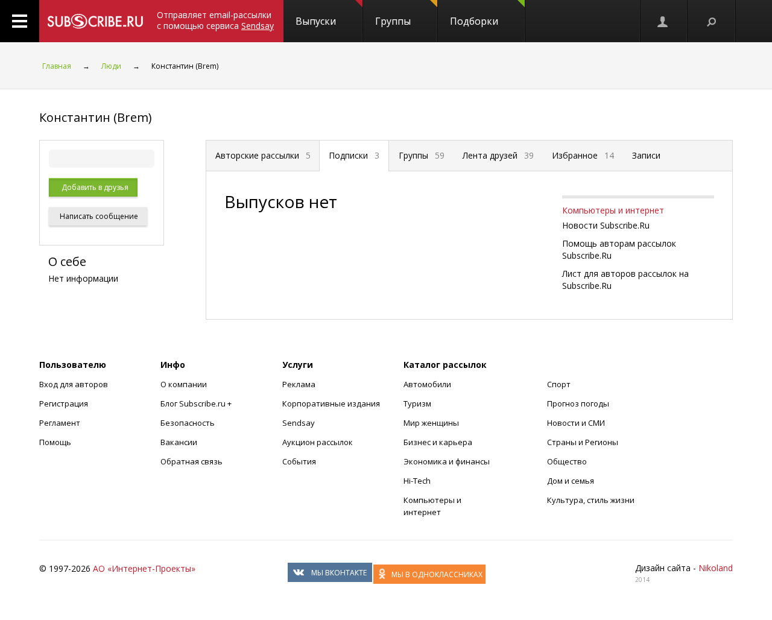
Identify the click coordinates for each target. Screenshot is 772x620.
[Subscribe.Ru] (95, 21)
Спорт (559, 384)
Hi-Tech (417, 480)
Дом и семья (570, 480)
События (299, 461)
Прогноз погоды (578, 403)
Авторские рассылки (263, 155)
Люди (111, 66)
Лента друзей (498, 155)
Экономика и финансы (446, 461)
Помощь (55, 442)
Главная (56, 66)
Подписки (354, 155)
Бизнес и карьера (437, 442)
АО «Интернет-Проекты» (144, 568)
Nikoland (715, 568)
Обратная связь (191, 461)
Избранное (583, 155)
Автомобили (427, 384)
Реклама (298, 384)
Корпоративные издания (331, 403)
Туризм (417, 403)
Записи (646, 155)
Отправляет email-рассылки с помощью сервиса (215, 20)
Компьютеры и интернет (613, 210)
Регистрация (63, 403)
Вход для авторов (73, 384)
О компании (183, 384)
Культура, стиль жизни (590, 500)
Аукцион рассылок (317, 442)
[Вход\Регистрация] (663, 21)
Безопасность (187, 422)
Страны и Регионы (582, 442)
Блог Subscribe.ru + (196, 403)
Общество (567, 461)
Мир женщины (431, 422)
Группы (393, 21)
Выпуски (316, 21)
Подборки (474, 21)
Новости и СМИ (576, 422)
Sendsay (298, 422)
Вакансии (178, 442)
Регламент (59, 422)
